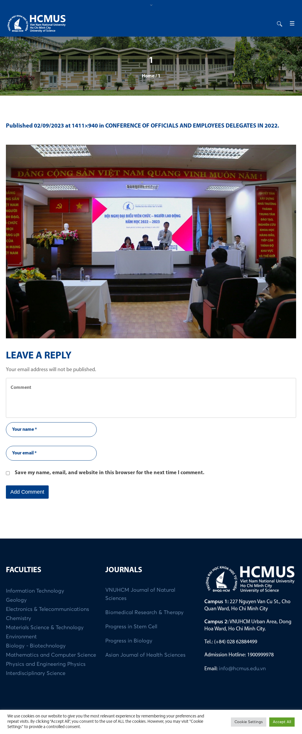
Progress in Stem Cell (131, 626)
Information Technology (35, 591)
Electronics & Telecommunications (47, 609)
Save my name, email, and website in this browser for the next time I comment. (109, 473)
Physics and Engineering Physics (46, 664)
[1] (151, 241)
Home (148, 76)
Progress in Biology (128, 641)
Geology (16, 600)
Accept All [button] (282, 722)
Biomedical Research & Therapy (144, 612)
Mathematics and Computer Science (51, 655)
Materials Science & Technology (45, 627)
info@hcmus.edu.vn (242, 668)
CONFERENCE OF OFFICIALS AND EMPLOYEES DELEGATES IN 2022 (191, 126)
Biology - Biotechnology (36, 646)
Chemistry (18, 618)
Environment (21, 637)
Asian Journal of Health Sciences (145, 655)
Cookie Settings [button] (248, 722)
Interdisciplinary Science (35, 673)
